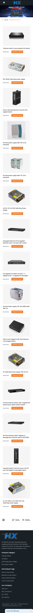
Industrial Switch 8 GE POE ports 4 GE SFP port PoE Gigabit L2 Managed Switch (16, 469)
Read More (6, 52)
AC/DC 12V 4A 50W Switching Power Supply (14, 209)
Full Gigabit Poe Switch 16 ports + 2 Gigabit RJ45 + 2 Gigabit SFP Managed (15, 275)
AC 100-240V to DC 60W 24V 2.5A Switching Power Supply (13, 502)
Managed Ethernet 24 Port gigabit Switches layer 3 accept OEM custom (15, 242)
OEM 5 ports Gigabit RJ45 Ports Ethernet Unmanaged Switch (16, 340)
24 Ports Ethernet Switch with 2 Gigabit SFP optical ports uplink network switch (16, 404)
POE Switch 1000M (7, 564)
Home (6, 20)
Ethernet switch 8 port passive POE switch (16, 48)
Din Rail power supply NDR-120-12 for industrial (14, 144)
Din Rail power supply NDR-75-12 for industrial (14, 176)
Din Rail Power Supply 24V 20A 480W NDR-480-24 (16, 307)
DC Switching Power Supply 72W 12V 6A (15, 372)
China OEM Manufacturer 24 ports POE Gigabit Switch (15, 111)
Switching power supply (9, 562)
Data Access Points (8, 572)
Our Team (5, 594)
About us (4, 589)
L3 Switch (5, 559)
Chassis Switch (6, 556)
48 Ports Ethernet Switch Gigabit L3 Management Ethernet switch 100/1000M (16, 437)
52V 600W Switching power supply (14, 79)
